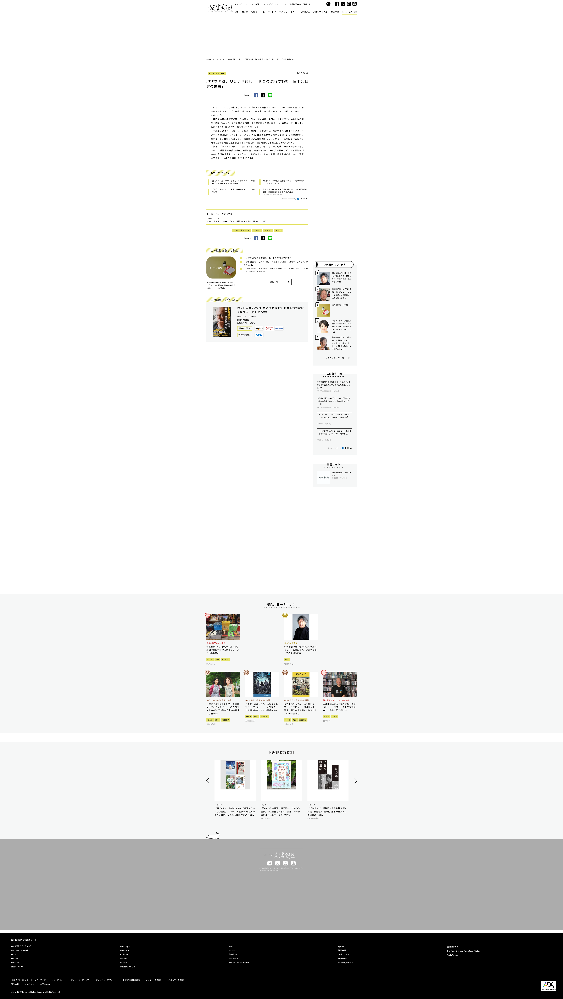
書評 (257, 4)
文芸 (217, 659)
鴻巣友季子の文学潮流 (215, 643)
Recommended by (289, 199)
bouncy (123, 962)
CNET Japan (125, 946)
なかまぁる (234, 958)
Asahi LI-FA (342, 958)
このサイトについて (19, 979)
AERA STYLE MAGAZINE (239, 962)
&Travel (24, 950)
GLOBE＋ (233, 950)
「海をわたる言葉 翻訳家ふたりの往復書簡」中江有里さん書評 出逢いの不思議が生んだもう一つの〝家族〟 (280, 811)
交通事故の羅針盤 (345, 962)
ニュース (265, 4)
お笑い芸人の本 (320, 12)
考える (245, 12)
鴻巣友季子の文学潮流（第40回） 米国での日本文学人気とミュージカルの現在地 (223, 649)
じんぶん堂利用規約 (175, 979)
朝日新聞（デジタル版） (21, 946)
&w (17, 950)
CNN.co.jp (124, 950)
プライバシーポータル (80, 979)
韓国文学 (335, 12)
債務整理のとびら (127, 966)
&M (12, 950)
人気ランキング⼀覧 (334, 358)
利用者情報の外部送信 (130, 979)
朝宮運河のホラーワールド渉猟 (336, 700)
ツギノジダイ (343, 954)
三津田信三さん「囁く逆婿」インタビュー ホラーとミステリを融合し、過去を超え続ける (341, 293)
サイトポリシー (58, 979)
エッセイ (272, 12)
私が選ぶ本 (305, 12)
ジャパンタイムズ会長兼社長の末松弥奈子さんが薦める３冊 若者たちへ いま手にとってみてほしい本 (342, 326)
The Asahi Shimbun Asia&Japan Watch (463, 950)
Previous (208, 780)
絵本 (263, 12)
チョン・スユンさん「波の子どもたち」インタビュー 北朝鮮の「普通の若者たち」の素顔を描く (261, 707)
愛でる (210, 659)
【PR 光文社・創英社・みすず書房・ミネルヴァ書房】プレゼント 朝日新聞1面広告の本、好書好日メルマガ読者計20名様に (235, 811)
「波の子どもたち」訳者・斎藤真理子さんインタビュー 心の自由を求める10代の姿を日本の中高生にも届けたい (222, 708)
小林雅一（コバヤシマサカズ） (221, 213)
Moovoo (14, 958)
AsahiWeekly (452, 955)
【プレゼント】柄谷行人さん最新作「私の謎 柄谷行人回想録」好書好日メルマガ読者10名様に (327, 811)
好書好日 (220, 8)
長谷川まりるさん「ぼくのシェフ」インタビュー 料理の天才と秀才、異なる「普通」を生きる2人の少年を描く (300, 708)
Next (355, 780)
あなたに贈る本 (290, 643)
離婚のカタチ (17, 966)
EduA (13, 954)
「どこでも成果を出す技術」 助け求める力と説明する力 (267, 258)
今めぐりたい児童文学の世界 (218, 700)
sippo (231, 946)
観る (237, 12)
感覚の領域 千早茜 (340, 304)
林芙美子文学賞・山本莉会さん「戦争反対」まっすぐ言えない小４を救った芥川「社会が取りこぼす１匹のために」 (341, 343)
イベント (274, 4)
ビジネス (257, 230)
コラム (250, 4)
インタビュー (240, 4)
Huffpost (124, 954)
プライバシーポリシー (105, 979)
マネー (278, 230)
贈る (287, 659)
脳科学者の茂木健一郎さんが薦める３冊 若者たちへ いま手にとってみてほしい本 (341, 277)
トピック (284, 4)
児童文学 (225, 720)
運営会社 (15, 984)
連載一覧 (306, 4)
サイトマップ (40, 979)
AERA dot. (124, 958)
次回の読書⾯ (295, 4)
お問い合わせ (46, 984)
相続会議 (342, 950)
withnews (15, 962)
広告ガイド (29, 984)
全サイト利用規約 (153, 979)
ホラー (293, 12)
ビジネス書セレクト (217, 73)
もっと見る (347, 12)
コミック (283, 12)
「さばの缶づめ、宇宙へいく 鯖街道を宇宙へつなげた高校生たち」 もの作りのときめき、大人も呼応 (276, 270)
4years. (341, 946)
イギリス (268, 230)
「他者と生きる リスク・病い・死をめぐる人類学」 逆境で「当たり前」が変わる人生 (276, 263)
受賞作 (254, 12)
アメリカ (225, 659)
